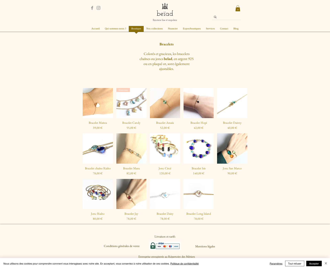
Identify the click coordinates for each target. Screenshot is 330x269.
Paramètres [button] (276, 263)
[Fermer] (326, 263)
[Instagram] (98, 7)
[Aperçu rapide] (98, 103)
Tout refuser (294, 263)
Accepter (314, 263)
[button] (237, 8)
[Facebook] (92, 7)
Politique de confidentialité (184, 263)
